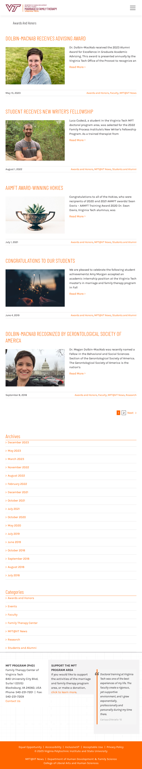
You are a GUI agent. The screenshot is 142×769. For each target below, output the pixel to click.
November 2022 (18, 467)
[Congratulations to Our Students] (35, 288)
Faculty (114, 93)
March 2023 (16, 459)
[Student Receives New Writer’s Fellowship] (35, 140)
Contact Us (13, 701)
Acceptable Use (93, 747)
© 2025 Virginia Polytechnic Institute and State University (71, 751)
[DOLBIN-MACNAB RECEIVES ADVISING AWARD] (35, 65)
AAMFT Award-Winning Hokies (34, 187)
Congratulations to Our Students (40, 260)
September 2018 (18, 558)
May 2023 (14, 450)
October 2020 (17, 517)
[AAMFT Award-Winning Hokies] (35, 215)
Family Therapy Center (23, 623)
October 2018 (16, 550)
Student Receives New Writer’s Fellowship (49, 111)
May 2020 (14, 525)
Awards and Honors (98, 93)
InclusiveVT (72, 747)
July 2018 (14, 575)
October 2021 (16, 500)
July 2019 (14, 533)
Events (12, 606)
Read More (76, 67)
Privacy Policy (115, 747)
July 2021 (14, 509)
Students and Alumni (124, 169)
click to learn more (63, 692)
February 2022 (17, 484)
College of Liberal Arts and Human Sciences (71, 763)
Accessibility (53, 747)
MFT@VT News (128, 93)
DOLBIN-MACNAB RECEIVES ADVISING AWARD (46, 38)
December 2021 (18, 492)
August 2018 (16, 567)
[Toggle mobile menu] (133, 7)
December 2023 (18, 442)
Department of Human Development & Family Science (82, 759)
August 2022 (16, 475)
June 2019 (14, 542)
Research (131, 395)
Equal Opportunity (30, 747)
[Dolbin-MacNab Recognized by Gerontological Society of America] (35, 367)
